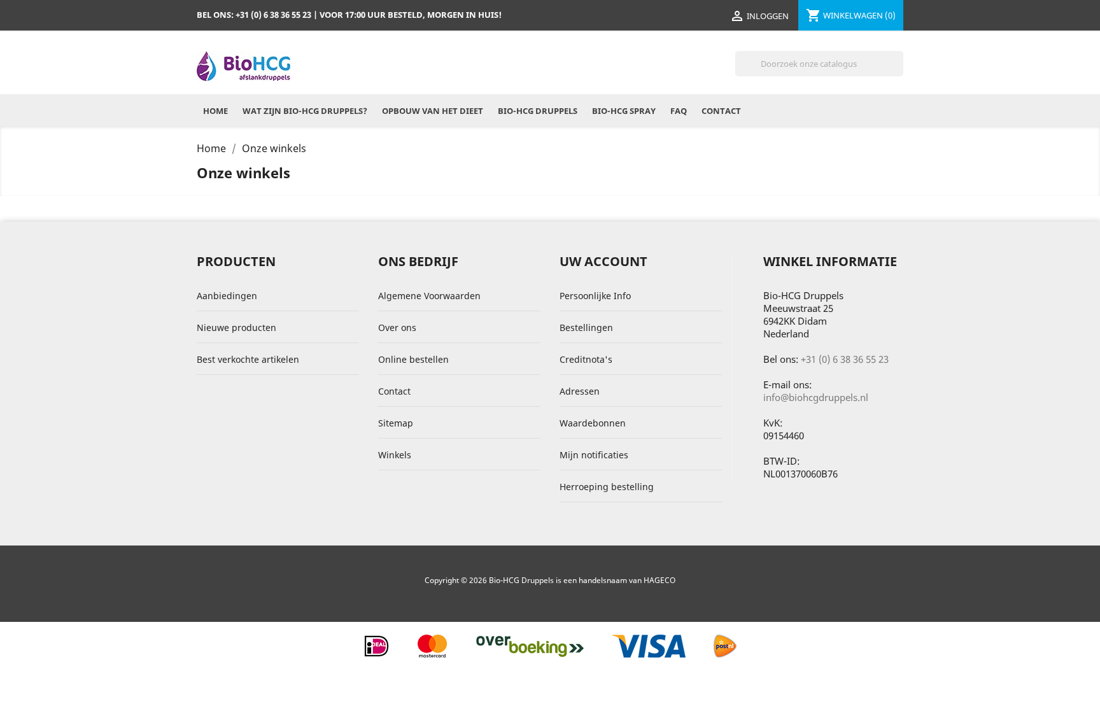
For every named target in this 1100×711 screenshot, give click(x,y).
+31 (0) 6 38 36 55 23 (845, 359)
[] (898, 72)
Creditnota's (586, 359)
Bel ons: (254, 14)
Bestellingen (586, 327)
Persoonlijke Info (595, 296)
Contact (721, 110)
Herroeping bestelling (607, 487)
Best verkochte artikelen (248, 359)
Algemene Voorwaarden (429, 296)
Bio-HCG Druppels (537, 110)
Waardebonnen (593, 423)
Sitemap (395, 423)
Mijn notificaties (594, 455)
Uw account (603, 261)
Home (215, 110)
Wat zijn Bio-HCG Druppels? (305, 110)
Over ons (397, 327)
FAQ (678, 110)
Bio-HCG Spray (624, 110)
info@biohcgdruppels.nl (815, 397)
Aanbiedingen (227, 296)
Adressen (580, 391)
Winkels (394, 455)
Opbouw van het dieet (432, 110)
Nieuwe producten (236, 327)
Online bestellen (413, 359)
